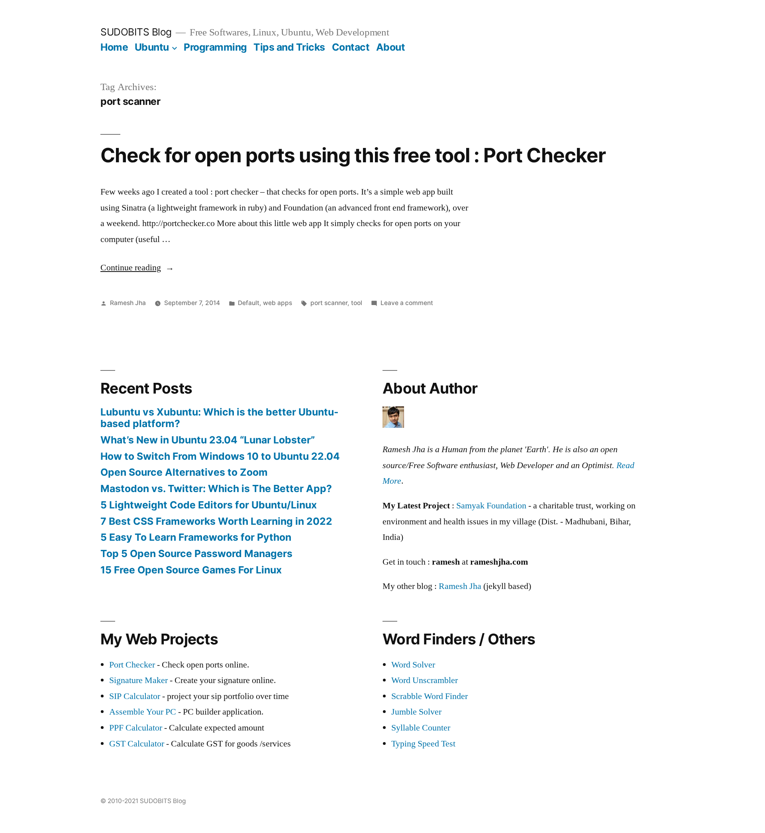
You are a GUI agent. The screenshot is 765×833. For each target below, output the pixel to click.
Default (248, 303)
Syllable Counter (420, 727)
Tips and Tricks (289, 47)
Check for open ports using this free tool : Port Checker (353, 155)
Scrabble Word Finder (429, 696)
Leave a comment (407, 303)
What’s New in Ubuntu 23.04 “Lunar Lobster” (207, 440)
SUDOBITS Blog (136, 32)
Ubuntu (152, 47)
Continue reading (137, 267)
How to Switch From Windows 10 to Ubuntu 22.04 (220, 456)
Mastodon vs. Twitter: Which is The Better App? (216, 488)
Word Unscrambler (424, 680)
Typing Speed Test (423, 743)
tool (356, 303)
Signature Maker (138, 680)
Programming (215, 47)
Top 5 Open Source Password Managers (196, 553)
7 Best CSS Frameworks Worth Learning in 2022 (216, 521)
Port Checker (132, 664)
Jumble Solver (416, 711)
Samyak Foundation (491, 505)
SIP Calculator (134, 696)
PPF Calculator (136, 727)
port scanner (328, 303)
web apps (277, 303)
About (390, 47)
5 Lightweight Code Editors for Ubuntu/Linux (208, 505)
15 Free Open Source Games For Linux (191, 570)
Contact (351, 47)
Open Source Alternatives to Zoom (184, 472)
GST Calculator (136, 743)
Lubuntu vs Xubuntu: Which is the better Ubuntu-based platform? (219, 418)
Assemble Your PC (142, 711)
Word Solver (413, 664)
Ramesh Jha (128, 303)
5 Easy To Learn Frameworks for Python (195, 537)
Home (114, 47)
